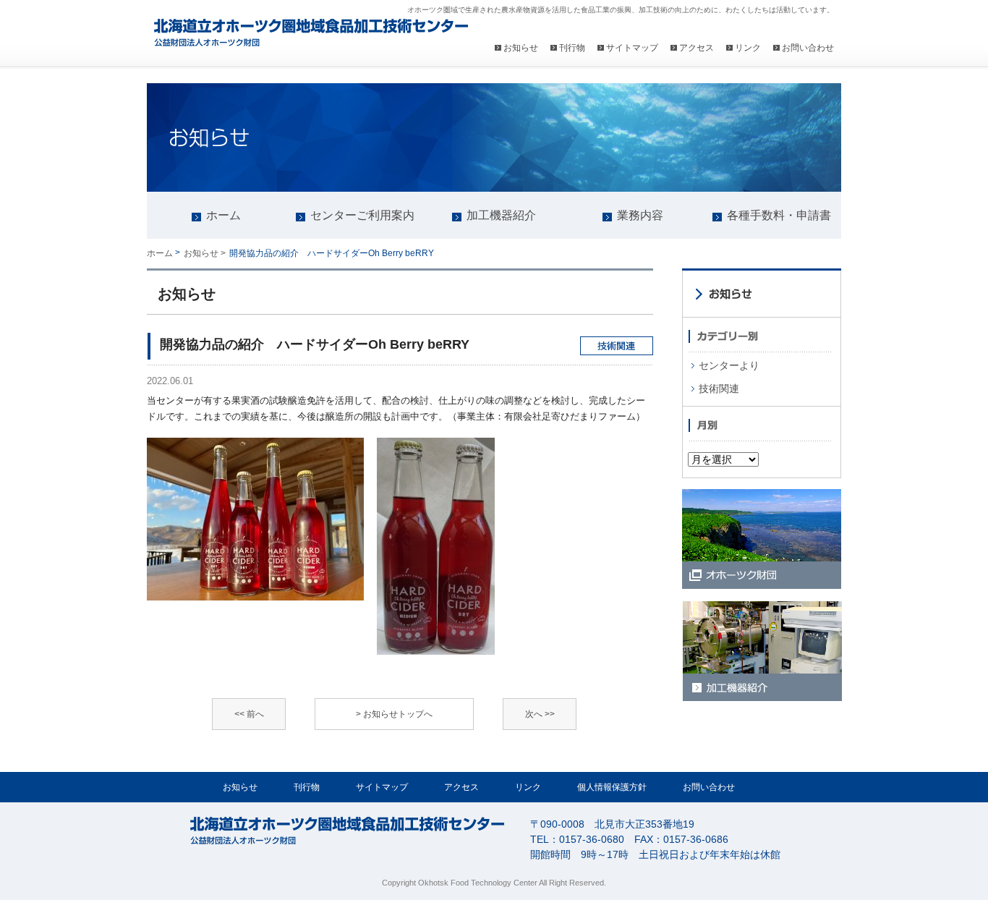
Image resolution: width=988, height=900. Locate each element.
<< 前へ (249, 714)
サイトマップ (632, 48)
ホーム (160, 253)
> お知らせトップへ (394, 714)
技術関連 (719, 388)
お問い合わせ (808, 48)
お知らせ (520, 48)
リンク (748, 48)
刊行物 (572, 48)
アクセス (696, 48)
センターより (729, 365)
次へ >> (540, 714)
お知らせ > (205, 253)
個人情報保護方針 (612, 787)
